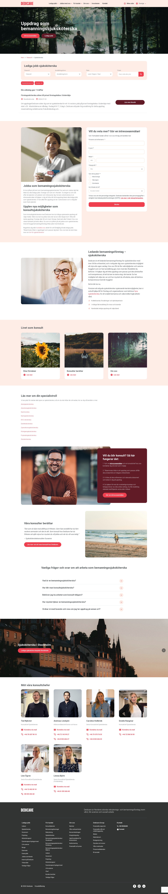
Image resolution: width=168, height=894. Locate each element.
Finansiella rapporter (99, 826)
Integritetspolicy (74, 835)
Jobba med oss (65, 3)
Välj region (95, 180)
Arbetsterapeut (26, 838)
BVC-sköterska (26, 420)
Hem (22, 57)
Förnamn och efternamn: (97, 139)
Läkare (24, 826)
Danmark (24, 850)
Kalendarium (97, 837)
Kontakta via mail (30, 730)
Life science (25, 844)
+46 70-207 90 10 (30, 734)
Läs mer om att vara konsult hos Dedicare (42, 544)
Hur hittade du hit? (94, 187)
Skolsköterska (26, 439)
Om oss (86, 3)
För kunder (76, 3)
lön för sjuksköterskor (36, 232)
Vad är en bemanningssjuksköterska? (59, 580)
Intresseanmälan (30, 36)
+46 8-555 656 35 (96, 739)
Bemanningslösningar (52, 829)
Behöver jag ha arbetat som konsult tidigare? (62, 595)
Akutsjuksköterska (27, 404)
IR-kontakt (96, 852)
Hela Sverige (96, 176)
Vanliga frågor (26, 865)
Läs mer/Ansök (130, 102)
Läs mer (30, 375)
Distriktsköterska (26, 424)
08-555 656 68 (29, 794)
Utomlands (95, 183)
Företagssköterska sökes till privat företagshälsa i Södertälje (46, 95)
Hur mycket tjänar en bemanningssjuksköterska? (64, 602)
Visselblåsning (40, 886)
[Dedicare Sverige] (27, 3)
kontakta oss (40, 228)
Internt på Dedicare (27, 859)
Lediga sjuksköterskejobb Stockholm (34, 650)
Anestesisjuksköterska (28, 408)
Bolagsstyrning (97, 840)
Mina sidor (130, 3)
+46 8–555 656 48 (63, 791)
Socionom (25, 832)
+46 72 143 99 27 (63, 734)
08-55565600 (123, 826)
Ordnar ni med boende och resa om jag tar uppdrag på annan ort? (71, 609)
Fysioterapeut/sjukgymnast (30, 841)
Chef (47, 871)
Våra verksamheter (75, 829)
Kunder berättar (50, 874)
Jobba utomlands (27, 856)
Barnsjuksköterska (27, 416)
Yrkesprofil (92, 165)
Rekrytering (49, 832)
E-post (91, 148)
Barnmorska (25, 412)
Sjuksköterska (26, 829)
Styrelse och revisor (99, 843)
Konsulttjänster (50, 826)
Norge (23, 847)
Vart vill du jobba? (95, 174)
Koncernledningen (74, 832)
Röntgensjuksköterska (28, 431)
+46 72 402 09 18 (30, 789)
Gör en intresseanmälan (115, 495)
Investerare (95, 3)
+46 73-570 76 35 (96, 734)
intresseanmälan (116, 463)
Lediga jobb (53, 3)
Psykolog (24, 835)
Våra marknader (98, 846)
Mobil (91, 156)
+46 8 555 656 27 (63, 739)
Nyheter (71, 826)
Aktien (95, 834)
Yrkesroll (29, 57)
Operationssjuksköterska (29, 427)
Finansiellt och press (75, 846)
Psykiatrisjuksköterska (28, 435)
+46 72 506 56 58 (128, 734)
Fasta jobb (25, 853)
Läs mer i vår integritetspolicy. (132, 198)
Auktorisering (73, 843)
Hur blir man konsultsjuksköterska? (58, 588)
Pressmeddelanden (99, 849)
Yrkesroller (25, 862)
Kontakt (105, 3)
